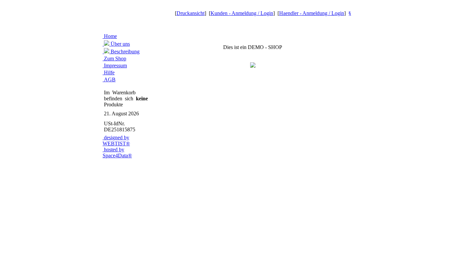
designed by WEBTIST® (116, 140)
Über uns (119, 44)
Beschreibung (124, 51)
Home (110, 36)
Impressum (115, 65)
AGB (109, 79)
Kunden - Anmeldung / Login (242, 13)
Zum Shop (114, 58)
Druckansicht (191, 13)
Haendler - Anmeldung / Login (311, 13)
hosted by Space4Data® (117, 152)
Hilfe (109, 72)
